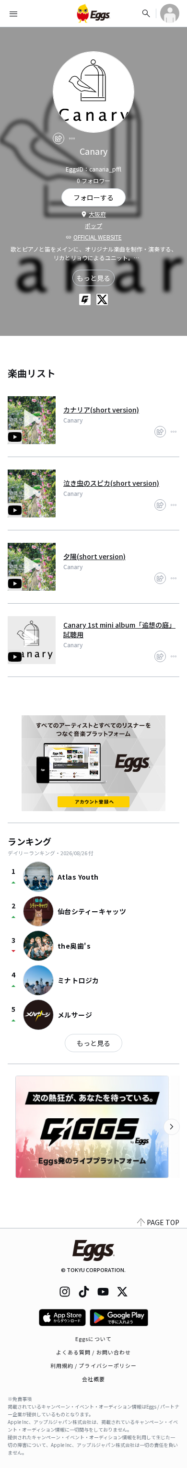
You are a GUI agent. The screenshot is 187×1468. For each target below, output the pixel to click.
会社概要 (93, 1379)
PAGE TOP (163, 1222)
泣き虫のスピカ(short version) (111, 483)
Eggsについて (93, 1338)
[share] (58, 138)
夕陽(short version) (94, 556)
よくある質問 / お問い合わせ (93, 1352)
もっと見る (93, 278)
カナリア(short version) (101, 409)
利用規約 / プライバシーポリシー (93, 1365)
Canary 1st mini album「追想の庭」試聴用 (119, 629)
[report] (72, 138)
